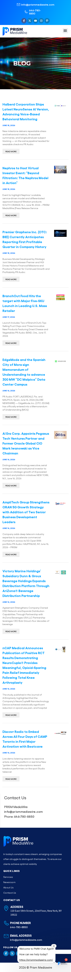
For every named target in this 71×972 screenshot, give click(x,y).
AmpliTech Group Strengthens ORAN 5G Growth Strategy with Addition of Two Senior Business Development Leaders (25, 512)
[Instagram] (41, 20)
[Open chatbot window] (62, 963)
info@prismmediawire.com (23, 811)
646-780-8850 (35, 12)
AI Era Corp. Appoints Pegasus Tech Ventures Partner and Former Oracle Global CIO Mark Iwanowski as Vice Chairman (25, 443)
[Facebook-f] (24, 20)
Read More (11, 151)
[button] (65, 30)
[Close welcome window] (53, 946)
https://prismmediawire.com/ (36, 959)
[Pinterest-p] (47, 20)
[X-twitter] (29, 20)
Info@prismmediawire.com (37, 4)
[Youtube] (35, 20)
